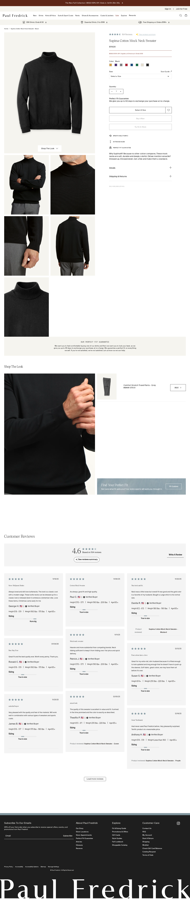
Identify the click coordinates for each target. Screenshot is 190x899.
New (35, 15)
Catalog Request (149, 852)
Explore (124, 15)
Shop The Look (47, 148)
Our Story (79, 828)
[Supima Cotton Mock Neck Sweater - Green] (137, 65)
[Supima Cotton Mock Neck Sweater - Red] (126, 65)
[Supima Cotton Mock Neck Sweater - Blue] (132, 65)
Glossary (79, 845)
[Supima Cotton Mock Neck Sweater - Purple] (116, 65)
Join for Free (181, 9)
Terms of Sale (147, 855)
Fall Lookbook (117, 842)
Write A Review (175, 555)
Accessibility (19, 867)
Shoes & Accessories (90, 15)
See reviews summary (147, 34)
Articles (79, 842)
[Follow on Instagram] (178, 823)
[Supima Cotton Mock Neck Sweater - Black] (147, 65)
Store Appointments (84, 835)
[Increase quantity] (120, 91)
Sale (117, 15)
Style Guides (117, 838)
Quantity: (112, 86)
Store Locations (82, 832)
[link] (33, 22)
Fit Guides (173, 486)
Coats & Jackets (106, 15)
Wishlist (145, 845)
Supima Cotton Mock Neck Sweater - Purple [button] (163, 760)
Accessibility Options (32, 867)
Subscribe (67, 835)
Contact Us (146, 828)
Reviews (79, 848)
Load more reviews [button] (95, 779)
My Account (147, 835)
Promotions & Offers (120, 832)
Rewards (132, 15)
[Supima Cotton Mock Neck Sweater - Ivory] (142, 65)
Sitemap (43, 867)
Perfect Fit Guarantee (84, 838)
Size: (111, 71)
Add (176, 387)
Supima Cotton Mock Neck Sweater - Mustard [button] (163, 631)
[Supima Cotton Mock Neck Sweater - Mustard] (110, 65)
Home (6, 29)
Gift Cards (116, 835)
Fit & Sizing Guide (119, 828)
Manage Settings (53, 867)
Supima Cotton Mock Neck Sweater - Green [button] (101, 743)
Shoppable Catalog (119, 845)
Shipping (145, 842)
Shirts (41, 15)
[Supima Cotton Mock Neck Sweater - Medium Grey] (121, 65)
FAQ (144, 832)
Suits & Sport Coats (65, 15)
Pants (77, 15)
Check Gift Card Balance (152, 848)
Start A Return (148, 838)
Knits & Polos (50, 15)
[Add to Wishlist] (169, 110)
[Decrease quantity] (111, 91)
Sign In (168, 9)
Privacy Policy (8, 867)
